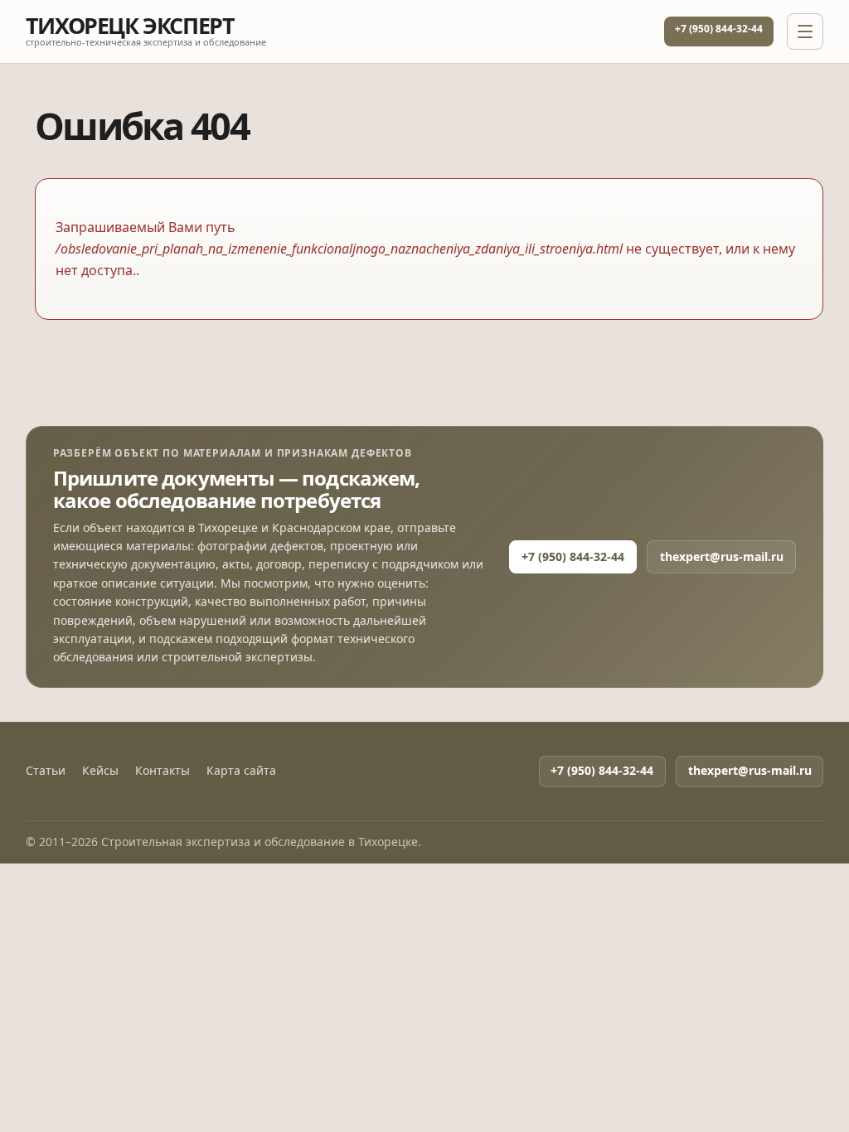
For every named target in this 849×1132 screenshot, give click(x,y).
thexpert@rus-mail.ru (722, 556)
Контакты (162, 770)
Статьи (45, 770)
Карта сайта (241, 770)
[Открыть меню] (805, 31)
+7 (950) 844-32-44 (719, 29)
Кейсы (100, 770)
